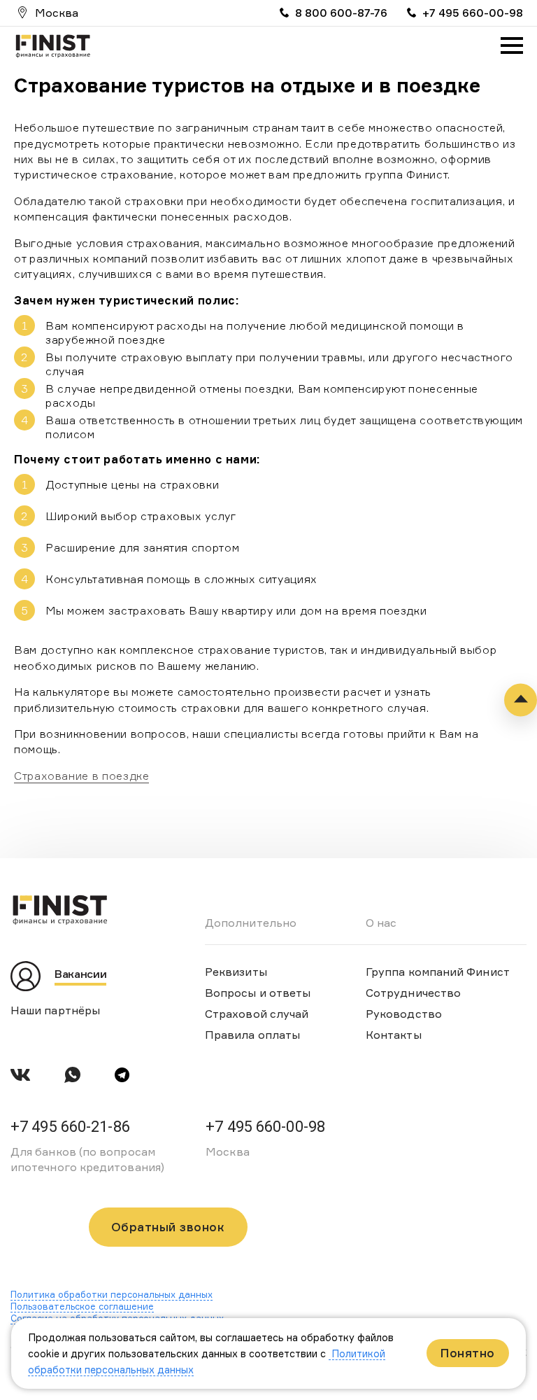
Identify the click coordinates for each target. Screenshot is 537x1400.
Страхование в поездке (81, 776)
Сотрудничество (413, 993)
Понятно (468, 1352)
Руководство (404, 1014)
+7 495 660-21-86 (70, 1126)
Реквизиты (236, 972)
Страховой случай (256, 1014)
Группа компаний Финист (438, 972)
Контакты (394, 1035)
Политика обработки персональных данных (111, 1294)
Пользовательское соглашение (82, 1306)
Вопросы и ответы (257, 993)
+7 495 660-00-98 (472, 13)
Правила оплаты (252, 1035)
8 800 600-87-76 (341, 13)
